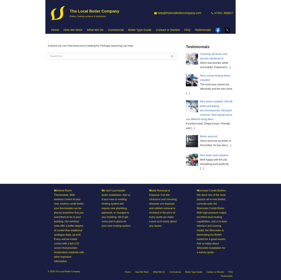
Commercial (116, 30)
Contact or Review (168, 30)
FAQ (187, 30)
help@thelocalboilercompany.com (179, 13)
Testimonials (203, 30)
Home (55, 30)
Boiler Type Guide (139, 30)
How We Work (73, 30)
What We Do (159, 272)
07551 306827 (223, 13)
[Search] (172, 56)
